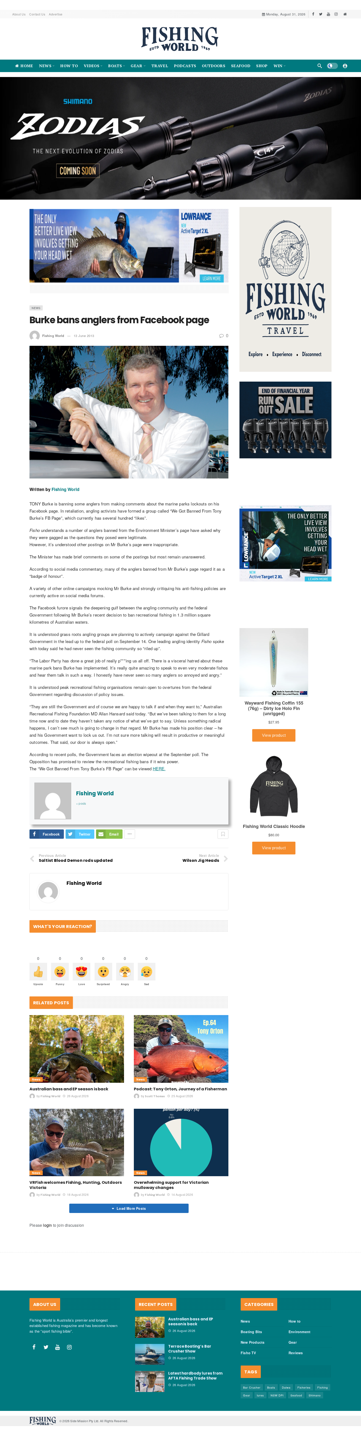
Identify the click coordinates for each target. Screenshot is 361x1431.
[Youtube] (328, 14)
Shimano (315, 1364)
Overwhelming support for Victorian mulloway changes (171, 1153)
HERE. (159, 737)
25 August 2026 (182, 1064)
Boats (271, 1356)
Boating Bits (251, 1300)
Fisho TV (248, 1321)
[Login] (345, 65)
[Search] (319, 65)
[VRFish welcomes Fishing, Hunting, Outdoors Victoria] (76, 1110)
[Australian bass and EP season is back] (76, 1017)
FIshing (322, 1356)
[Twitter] (321, 14)
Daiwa (286, 1356)
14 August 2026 (182, 1163)
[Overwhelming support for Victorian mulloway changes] (181, 1110)
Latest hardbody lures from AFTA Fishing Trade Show (195, 1344)
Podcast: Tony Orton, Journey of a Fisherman (180, 1057)
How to (295, 1289)
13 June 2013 (84, 303)
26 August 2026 (77, 1064)
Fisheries (304, 1356)
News (36, 276)
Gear (293, 1310)
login (47, 1193)
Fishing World (53, 303)
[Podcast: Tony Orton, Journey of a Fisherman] (181, 1017)
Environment (299, 1300)
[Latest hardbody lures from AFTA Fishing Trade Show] (150, 1349)
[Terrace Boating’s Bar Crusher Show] (150, 1322)
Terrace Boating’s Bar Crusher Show (189, 1317)
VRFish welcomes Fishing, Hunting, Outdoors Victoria (75, 1153)
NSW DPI (277, 1364)
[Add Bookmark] (223, 802)
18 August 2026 (77, 1163)
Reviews (296, 1321)
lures (260, 1364)
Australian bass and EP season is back (68, 1057)
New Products (252, 1310)
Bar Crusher (252, 1356)
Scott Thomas (155, 1064)
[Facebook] (313, 14)
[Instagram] (336, 14)
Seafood (296, 1364)
